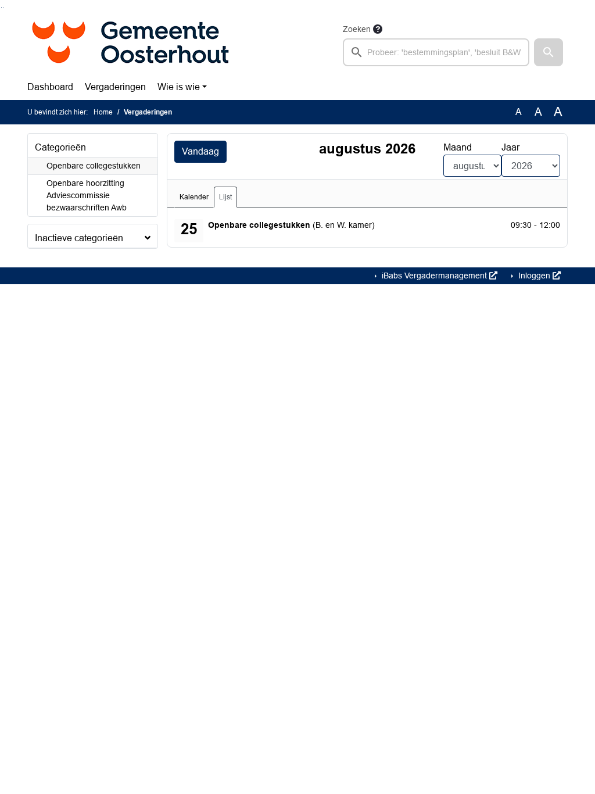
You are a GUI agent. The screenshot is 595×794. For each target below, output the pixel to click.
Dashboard (50, 87)
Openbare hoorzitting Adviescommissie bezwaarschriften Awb (86, 195)
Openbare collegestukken (93, 165)
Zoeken (357, 29)
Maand (457, 147)
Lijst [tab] (225, 197)
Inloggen (534, 275)
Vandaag (200, 151)
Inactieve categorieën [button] (79, 238)
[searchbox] (436, 52)
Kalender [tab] (194, 197)
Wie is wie (178, 87)
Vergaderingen (115, 87)
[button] (548, 52)
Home (103, 112)
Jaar (510, 147)
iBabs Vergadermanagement (434, 275)
